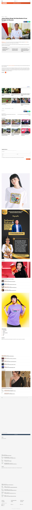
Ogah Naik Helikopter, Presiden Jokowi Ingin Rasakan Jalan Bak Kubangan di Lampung (6, 135)
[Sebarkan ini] (24, 22)
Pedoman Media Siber (13, 500)
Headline (3, 260)
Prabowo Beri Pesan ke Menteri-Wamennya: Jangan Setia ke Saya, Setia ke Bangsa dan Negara (15, 126)
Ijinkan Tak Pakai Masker (8, 108)
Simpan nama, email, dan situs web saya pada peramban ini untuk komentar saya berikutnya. (13, 157)
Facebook (4, 504)
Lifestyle (3, 278)
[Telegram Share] (28, 22)
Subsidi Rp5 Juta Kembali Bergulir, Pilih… (9, 367)
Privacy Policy (22, 500)
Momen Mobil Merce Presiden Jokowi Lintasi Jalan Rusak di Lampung (15, 135)
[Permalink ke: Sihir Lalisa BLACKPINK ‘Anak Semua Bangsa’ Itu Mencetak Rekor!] (16, 446)
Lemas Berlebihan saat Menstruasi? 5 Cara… (10, 493)
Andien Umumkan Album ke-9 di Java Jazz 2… (10, 290)
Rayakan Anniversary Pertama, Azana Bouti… (10, 358)
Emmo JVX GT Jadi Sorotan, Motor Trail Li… (10, 364)
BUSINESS (3, 337)
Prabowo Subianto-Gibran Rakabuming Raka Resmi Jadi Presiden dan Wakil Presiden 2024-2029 (25, 126)
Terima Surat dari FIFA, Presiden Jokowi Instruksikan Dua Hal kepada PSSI (25, 135)
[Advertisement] (16, 10)
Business (3, 355)
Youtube (3, 505)
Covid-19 (3, 108)
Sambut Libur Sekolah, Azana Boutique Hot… (10, 361)
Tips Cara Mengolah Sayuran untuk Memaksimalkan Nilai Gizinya (24, 114)
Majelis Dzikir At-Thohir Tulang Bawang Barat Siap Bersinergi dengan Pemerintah (8, 114)
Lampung (4, 331)
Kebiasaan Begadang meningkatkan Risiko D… (10, 490)
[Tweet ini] (26, 22)
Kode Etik (3, 500)
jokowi (12, 108)
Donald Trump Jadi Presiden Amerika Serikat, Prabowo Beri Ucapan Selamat (6, 126)
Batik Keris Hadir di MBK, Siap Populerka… (10, 281)
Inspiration (3, 387)
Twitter (12, 504)
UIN (3, 335)
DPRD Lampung (5, 330)
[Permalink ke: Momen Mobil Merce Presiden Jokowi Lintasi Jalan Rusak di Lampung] (16, 130)
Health (3, 466)
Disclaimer (3, 501)
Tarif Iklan (21, 501)
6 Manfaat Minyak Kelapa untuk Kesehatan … (8, 484)
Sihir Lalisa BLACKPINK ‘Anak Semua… (7, 455)
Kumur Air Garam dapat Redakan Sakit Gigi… (10, 496)
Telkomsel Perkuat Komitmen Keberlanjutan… (10, 287)
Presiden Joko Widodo (11, 65)
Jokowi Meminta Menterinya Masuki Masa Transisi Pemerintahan (5, 49)
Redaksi (12, 501)
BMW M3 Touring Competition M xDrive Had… (10, 284)
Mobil (3, 334)
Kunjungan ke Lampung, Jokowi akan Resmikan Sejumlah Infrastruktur (15, 49)
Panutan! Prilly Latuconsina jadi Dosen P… (7, 388)
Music (7, 289)
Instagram (22, 504)
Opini (2, 437)
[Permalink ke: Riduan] (2, 21)
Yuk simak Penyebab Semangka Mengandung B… (10, 487)
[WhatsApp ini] (29, 22)
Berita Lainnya (6, 457)
